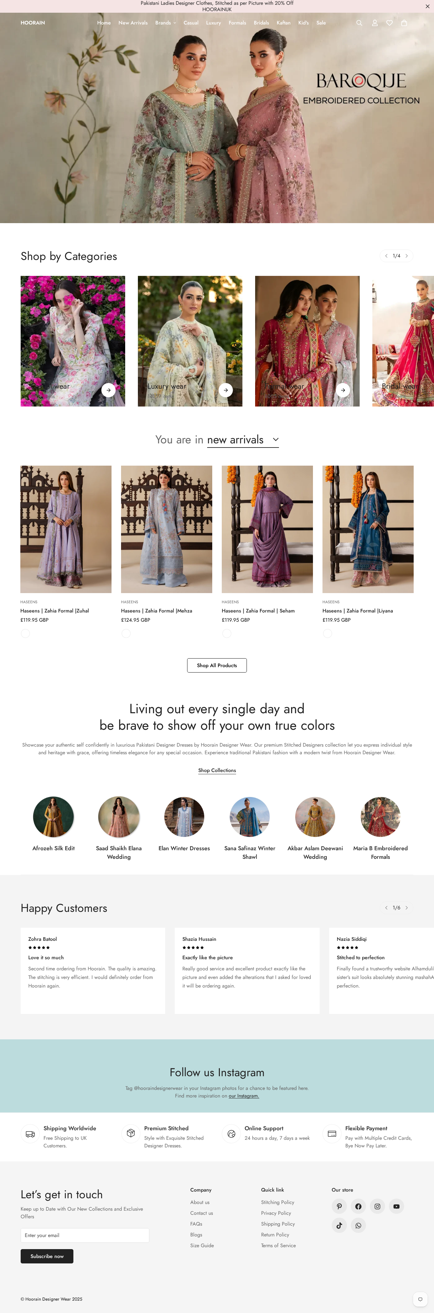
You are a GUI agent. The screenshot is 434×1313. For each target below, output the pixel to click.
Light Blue (126, 633)
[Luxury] (190, 341)
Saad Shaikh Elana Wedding (119, 852)
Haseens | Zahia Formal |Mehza (156, 610)
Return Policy (275, 1235)
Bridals (261, 22)
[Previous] (386, 256)
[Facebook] (358, 1206)
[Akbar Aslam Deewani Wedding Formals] (315, 817)
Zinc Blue (327, 633)
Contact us (201, 1213)
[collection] (53, 817)
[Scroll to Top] (421, 1278)
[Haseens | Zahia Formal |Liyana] (368, 529)
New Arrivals (133, 22)
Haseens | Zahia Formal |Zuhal (54, 610)
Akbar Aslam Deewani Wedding (315, 852)
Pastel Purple (227, 633)
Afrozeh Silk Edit (53, 848)
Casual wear (50, 386)
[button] (404, 23)
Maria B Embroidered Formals (380, 852)
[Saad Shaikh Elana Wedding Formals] (119, 817)
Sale (321, 22)
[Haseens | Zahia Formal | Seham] (267, 529)
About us (199, 1202)
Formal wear (284, 386)
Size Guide (202, 1245)
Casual (191, 22)
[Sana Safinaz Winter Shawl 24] (249, 817)
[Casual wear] (108, 390)
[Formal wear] (343, 390)
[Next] (406, 256)
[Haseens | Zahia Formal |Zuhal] (66, 529)
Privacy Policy (276, 1213)
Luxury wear (166, 386)
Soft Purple (25, 633)
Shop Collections (217, 770)
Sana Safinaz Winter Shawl (249, 852)
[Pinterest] (339, 1206)
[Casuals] (73, 341)
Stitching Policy (277, 1202)
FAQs (196, 1224)
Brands (163, 22)
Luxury (213, 22)
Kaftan (284, 22)
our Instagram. (244, 1095)
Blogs (196, 1235)
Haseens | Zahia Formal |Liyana (357, 610)
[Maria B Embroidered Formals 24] (380, 817)
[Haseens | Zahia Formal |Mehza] (166, 529)
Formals (237, 22)
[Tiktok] (339, 1225)
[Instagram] (377, 1206)
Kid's (303, 22)
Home (104, 22)
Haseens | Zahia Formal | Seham (258, 610)
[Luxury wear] (226, 390)
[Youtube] (396, 1206)
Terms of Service (278, 1245)
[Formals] (307, 341)
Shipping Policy (278, 1224)
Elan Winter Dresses (184, 848)
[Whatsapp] (358, 1225)
